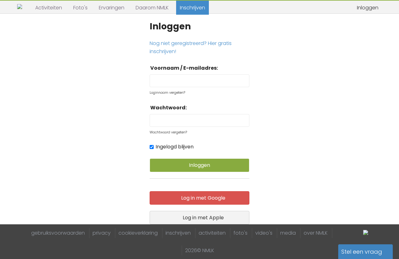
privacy (102, 233)
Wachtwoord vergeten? (168, 132)
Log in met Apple (202, 217)
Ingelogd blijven (175, 146)
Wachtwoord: (168, 107)
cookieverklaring (138, 233)
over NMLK (316, 233)
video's (263, 233)
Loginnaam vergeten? (168, 92)
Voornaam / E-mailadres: (184, 68)
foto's (240, 233)
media (288, 233)
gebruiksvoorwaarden (58, 233)
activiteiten (212, 233)
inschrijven (178, 233)
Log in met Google (202, 198)
